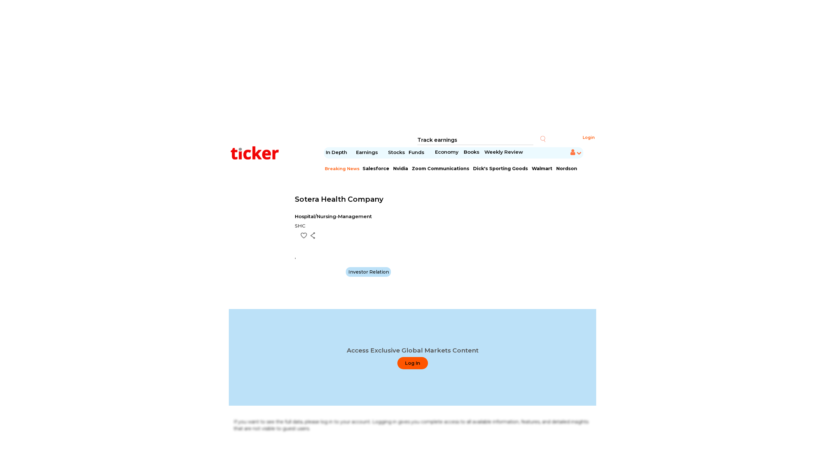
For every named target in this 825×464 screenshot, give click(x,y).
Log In (412, 363)
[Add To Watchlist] (304, 235)
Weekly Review (503, 152)
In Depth (336, 152)
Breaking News (342, 168)
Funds (417, 152)
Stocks (396, 152)
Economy (447, 152)
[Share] (312, 235)
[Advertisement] (412, 68)
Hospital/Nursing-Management (333, 216)
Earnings (367, 152)
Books (471, 152)
